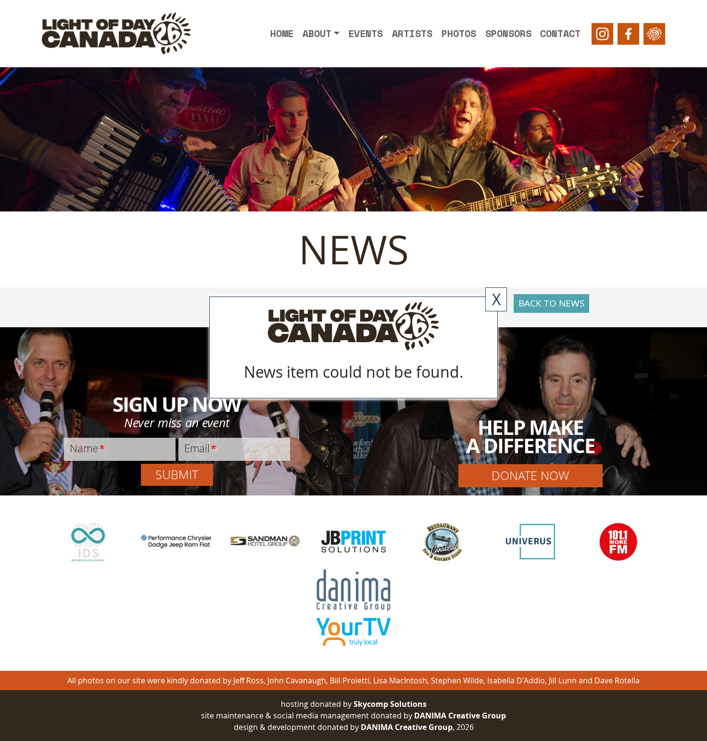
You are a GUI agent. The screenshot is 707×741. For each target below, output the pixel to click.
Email (200, 448)
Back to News (551, 303)
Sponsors (508, 33)
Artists (412, 33)
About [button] (317, 33)
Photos (459, 33)
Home (281, 33)
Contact (560, 33)
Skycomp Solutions (390, 704)
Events (365, 33)
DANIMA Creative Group (460, 715)
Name (87, 448)
